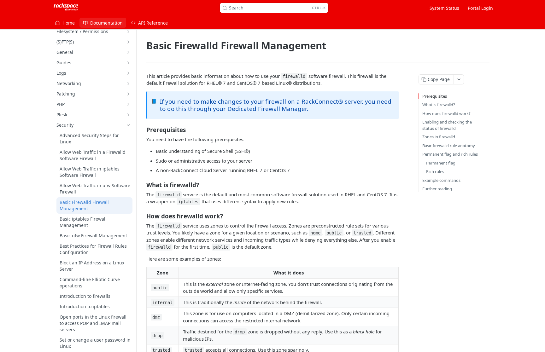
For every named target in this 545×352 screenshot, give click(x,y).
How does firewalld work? (446, 113)
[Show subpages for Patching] (128, 93)
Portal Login (480, 8)
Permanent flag (440, 163)
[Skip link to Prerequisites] (142, 130)
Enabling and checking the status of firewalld (447, 125)
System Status (444, 8)
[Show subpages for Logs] (128, 73)
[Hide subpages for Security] (128, 125)
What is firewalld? (438, 104)
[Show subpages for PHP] (128, 104)
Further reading (437, 189)
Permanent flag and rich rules (450, 154)
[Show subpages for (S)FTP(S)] (128, 41)
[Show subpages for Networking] (128, 83)
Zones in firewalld (438, 137)
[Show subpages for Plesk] (128, 114)
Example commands (441, 180)
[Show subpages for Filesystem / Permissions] (128, 31)
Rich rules (435, 171)
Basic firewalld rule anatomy (448, 145)
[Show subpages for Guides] (128, 62)
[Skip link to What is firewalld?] (142, 185)
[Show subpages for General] (128, 52)
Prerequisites (434, 96)
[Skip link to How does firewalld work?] (142, 216)
